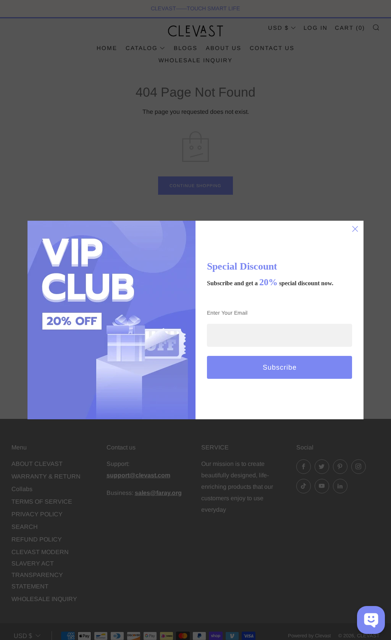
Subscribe (280, 367)
